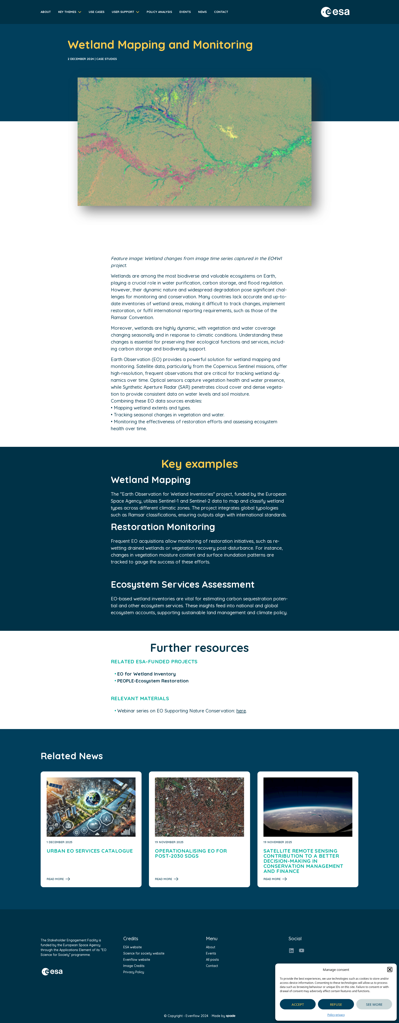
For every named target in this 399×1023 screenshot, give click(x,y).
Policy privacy (336, 1015)
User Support (123, 12)
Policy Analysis (159, 12)
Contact (221, 12)
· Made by (217, 1016)
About (46, 12)
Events (185, 12)
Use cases (96, 12)
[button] (389, 969)
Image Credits (134, 966)
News (202, 12)
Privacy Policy (133, 972)
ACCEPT (298, 1004)
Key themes (67, 12)
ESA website (132, 947)
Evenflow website (136, 960)
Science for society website (143, 953)
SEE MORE (374, 1004)
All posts (212, 960)
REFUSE (336, 1004)
